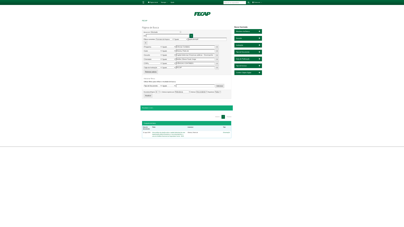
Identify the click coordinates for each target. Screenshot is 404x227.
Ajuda (172, 2)
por (145, 35)
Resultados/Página (149, 92)
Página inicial (153, 2)
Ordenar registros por (168, 92)
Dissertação (226, 132)
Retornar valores (151, 72)
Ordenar (193, 92)
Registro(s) (211, 92)
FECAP (144, 21)
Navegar (163, 2)
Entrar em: (257, 2)
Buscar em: (147, 32)
